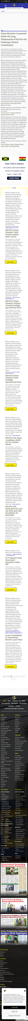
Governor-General (20, 796)
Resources (4, 845)
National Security (5, 768)
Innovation (18, 728)
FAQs (2, 851)
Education (15, 226)
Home (4, 700)
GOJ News (17, 767)
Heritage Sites (5, 814)
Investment (4, 754)
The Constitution (20, 844)
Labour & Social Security (5, 758)
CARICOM (4, 858)
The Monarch (19, 817)
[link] (1, 1)
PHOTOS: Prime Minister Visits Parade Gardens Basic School (12, 233)
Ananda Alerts (5, 860)
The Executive (19, 819)
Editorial (2, 977)
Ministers (18, 801)
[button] (25, 990)
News (9, 700)
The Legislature (20, 821)
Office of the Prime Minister (6, 770)
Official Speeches (19, 743)
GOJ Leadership (19, 792)
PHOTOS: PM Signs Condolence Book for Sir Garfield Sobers (13, 441)
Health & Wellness (5, 746)
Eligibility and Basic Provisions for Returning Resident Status (6, 832)
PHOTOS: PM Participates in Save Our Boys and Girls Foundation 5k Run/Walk (13, 510)
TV (19, 700)
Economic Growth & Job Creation (6, 731)
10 (17, 676)
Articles (2, 955)
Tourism (3, 783)
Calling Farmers (19, 757)
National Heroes (5, 808)
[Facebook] (1, 1004)
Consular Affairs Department (5, 837)
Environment (4, 737)
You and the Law (19, 780)
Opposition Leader (20, 800)
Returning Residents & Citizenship (7, 824)
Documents (18, 841)
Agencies (18, 857)
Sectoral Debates (20, 837)
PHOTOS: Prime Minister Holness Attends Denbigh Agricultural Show (13, 304)
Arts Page (17, 755)
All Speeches (19, 839)
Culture (3, 724)
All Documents (19, 851)
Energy (3, 735)
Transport (3, 784)
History (3, 794)
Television (2, 952)
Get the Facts (6, 703)
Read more (10, 262)
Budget (3, 719)
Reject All (14, 1011)
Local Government (6, 764)
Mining (2, 766)
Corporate (11, 706)
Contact (17, 706)
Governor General (5, 744)
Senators (18, 808)
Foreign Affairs (17, 554)
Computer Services (5, 972)
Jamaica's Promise (20, 770)
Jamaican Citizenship (6, 843)
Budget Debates (20, 835)
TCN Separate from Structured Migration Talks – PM (13, 561)
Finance (17, 724)
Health (16, 726)
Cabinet (3, 721)
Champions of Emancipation (5, 802)
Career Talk (18, 759)
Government (23, 703)
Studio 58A (18, 748)
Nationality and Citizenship (5, 840)
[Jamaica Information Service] (14, 5)
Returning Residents (6, 828)
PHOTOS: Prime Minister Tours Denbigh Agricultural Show (13, 379)
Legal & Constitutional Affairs (6, 761)
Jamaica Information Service (14, 8)
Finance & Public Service (5, 740)
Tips (2, 850)
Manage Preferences (14, 1015)
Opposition (4, 773)
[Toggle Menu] (6, 5)
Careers (2, 964)
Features (14, 700)
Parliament (4, 775)
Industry (3, 750)
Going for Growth (19, 765)
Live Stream (18, 746)
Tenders (2, 979)
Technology (4, 781)
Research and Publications (7, 974)
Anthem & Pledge (6, 806)
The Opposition (19, 824)
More (2, 854)
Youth (16, 227)
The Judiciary (19, 823)
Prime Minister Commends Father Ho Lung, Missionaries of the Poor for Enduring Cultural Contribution (14, 39)
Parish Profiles (5, 819)
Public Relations (4, 968)
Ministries (18, 856)
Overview (18, 794)
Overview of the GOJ (21, 815)
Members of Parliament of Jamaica (19, 805)
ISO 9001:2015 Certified (6, 981)
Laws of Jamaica (20, 845)
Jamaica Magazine (20, 737)
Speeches (18, 827)
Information (14, 703)
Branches (17, 813)
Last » (13, 679)
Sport (2, 779)
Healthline (17, 768)
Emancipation (5, 796)
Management (3, 963)
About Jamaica (5, 792)
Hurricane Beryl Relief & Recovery (14, 708)
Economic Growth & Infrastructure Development (12, 632)
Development (4, 728)
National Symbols (6, 810)
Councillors (18, 810)
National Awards (5, 812)
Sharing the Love (19, 776)
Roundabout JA (19, 778)
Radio (23, 700)
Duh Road (17, 761)
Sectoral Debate (19, 750)
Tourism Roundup (19, 774)
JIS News (17, 739)
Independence (5, 805)
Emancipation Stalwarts (5, 798)
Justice (3, 756)
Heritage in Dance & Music (6, 816)
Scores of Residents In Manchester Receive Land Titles (13, 637)
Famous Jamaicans (6, 821)
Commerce (4, 723)
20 (19, 676)
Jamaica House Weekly (21, 741)
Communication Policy (20, 848)
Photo (1, 976)
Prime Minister (9, 227)
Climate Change (5, 726)
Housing (3, 748)
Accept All (14, 1007)
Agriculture (15, 297)
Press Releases (5, 777)
